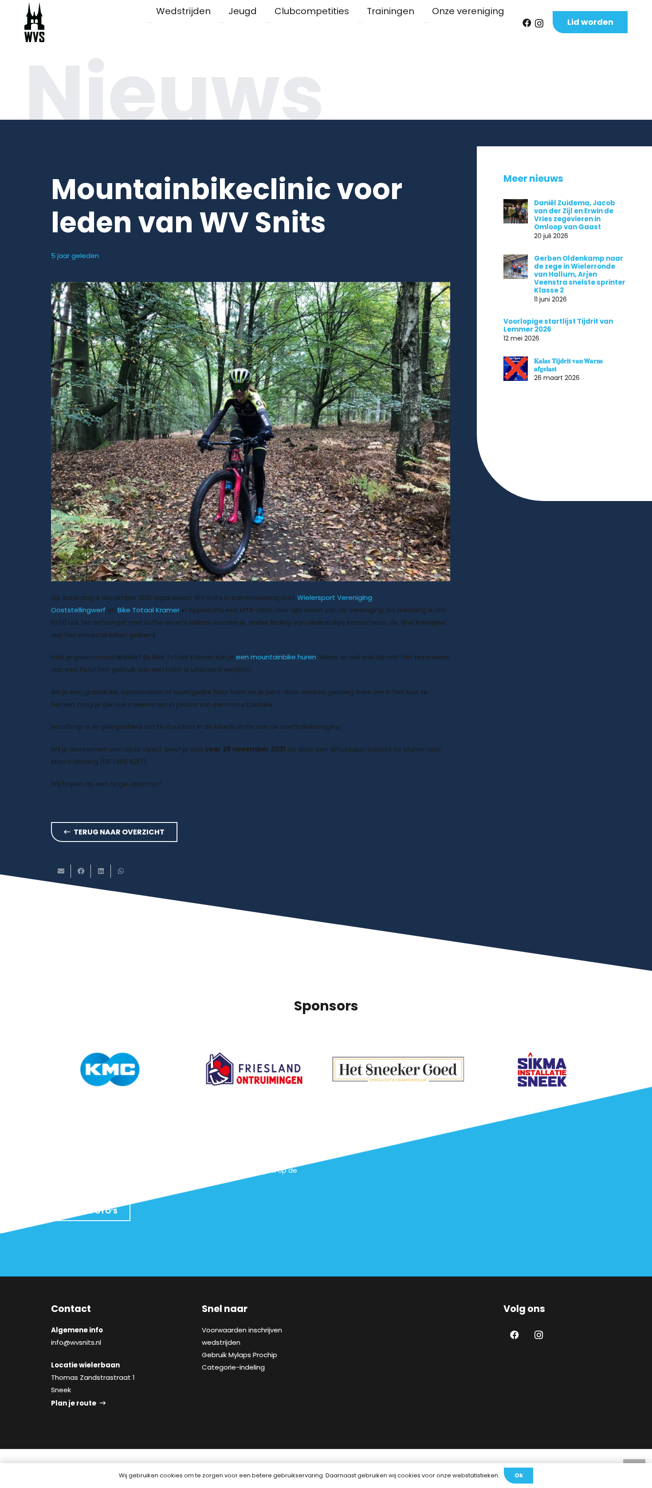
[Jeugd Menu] (222, 22)
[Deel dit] (81, 871)
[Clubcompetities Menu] (268, 22)
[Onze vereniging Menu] (425, 22)
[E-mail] (61, 871)
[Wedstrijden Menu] (150, 22)
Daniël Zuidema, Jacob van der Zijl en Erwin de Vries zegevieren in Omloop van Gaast (574, 214)
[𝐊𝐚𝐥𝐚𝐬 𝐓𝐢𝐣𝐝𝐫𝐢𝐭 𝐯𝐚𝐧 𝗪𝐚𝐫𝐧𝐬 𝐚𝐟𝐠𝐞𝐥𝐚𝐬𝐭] (515, 368)
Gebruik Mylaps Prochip (239, 1354)
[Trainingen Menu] (360, 22)
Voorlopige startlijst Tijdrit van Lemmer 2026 (558, 325)
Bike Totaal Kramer (149, 610)
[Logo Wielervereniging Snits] (34, 22)
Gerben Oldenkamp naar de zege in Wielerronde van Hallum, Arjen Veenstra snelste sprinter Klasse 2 (579, 274)
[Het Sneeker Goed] (398, 1069)
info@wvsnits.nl (76, 1342)
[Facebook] (526, 23)
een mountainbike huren (276, 657)
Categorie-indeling (233, 1367)
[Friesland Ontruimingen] (254, 1069)
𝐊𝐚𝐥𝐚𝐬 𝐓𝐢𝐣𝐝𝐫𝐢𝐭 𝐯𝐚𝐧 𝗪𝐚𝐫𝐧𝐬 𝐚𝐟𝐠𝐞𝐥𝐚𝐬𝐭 (568, 364)
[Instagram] (539, 23)
